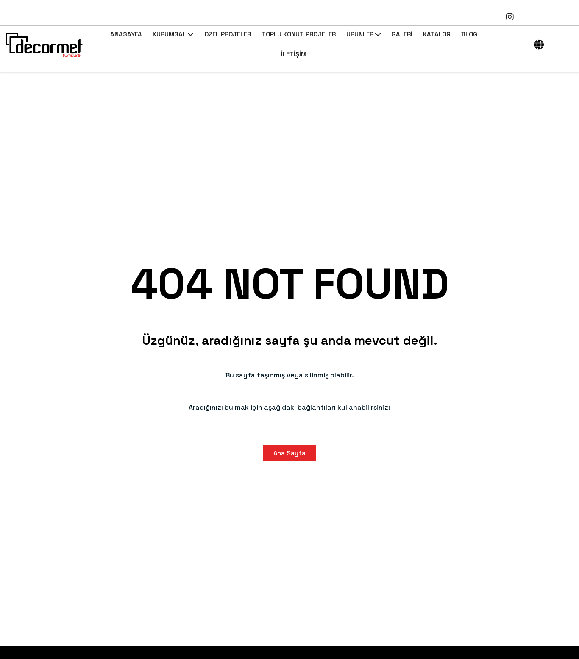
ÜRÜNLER (359, 34)
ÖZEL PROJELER (227, 34)
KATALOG (437, 34)
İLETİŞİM (293, 54)
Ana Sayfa (289, 453)
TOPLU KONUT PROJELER (299, 34)
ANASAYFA (126, 34)
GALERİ (402, 34)
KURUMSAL (169, 34)
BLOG (469, 34)
